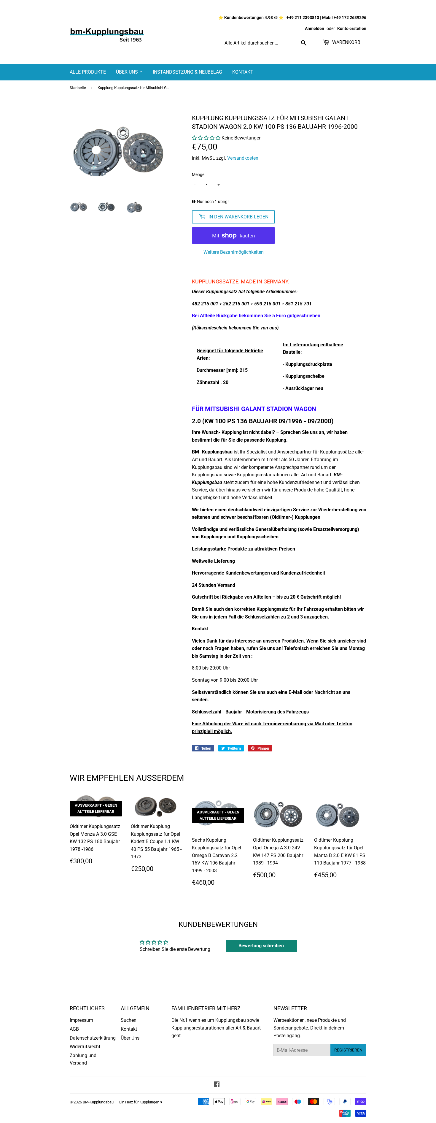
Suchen (128, 1020)
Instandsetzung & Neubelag (187, 72)
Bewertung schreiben (261, 945)
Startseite (78, 87)
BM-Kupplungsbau (98, 1102)
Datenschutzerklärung (93, 1038)
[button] (206, 138)
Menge (198, 174)
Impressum (81, 1020)
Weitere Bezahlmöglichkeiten (233, 252)
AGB (74, 1029)
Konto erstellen (351, 28)
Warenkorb (345, 42)
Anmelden (314, 28)
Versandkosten (242, 158)
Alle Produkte (88, 72)
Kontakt (242, 72)
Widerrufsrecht (85, 1046)
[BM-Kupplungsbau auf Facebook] (217, 1085)
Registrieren (348, 1050)
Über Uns (127, 72)
